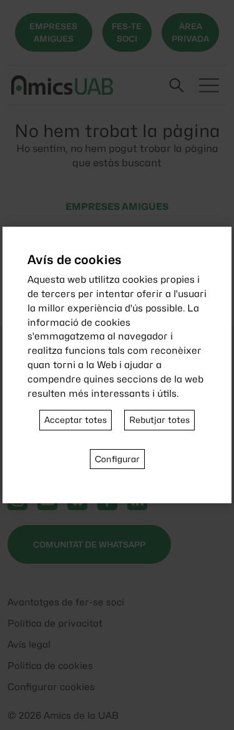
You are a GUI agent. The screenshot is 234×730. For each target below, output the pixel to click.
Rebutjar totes (159, 420)
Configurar (117, 459)
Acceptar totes (75, 420)
